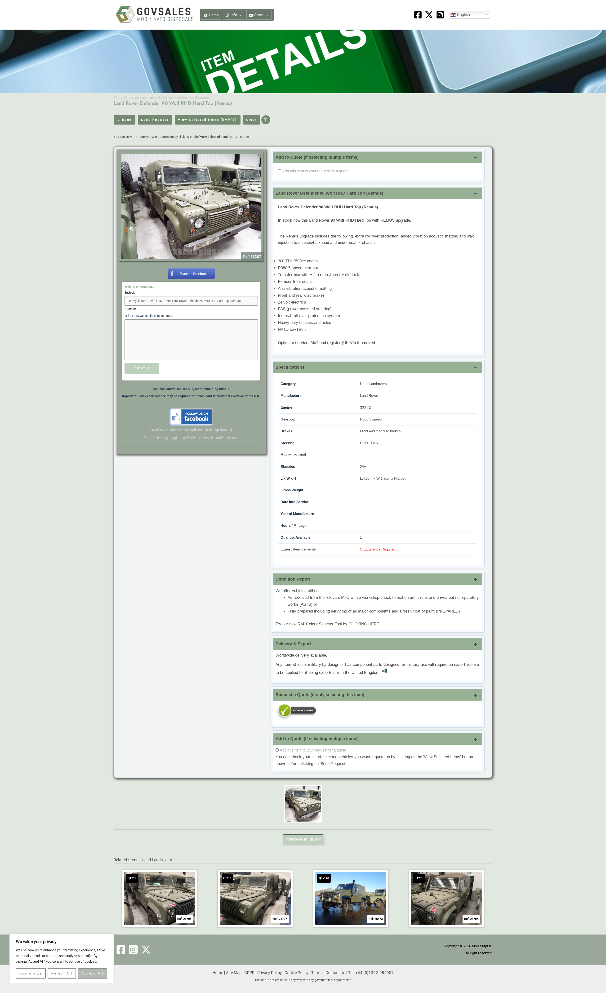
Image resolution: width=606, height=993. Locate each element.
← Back (124, 119)
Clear (251, 119)
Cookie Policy (296, 972)
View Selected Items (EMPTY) (207, 119)
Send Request (155, 119)
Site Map (233, 972)
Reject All (61, 973)
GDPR (249, 972)
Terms (317, 972)
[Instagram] (440, 15)
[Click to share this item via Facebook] (191, 273)
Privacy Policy (269, 972)
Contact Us (335, 972)
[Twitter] (146, 949)
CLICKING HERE (363, 624)
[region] (61, 959)
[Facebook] (418, 15)
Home (214, 15)
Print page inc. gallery (303, 839)
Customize (30, 973)
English (463, 15)
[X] (429, 15)
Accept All (92, 973)
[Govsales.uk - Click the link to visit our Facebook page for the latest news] (191, 417)
